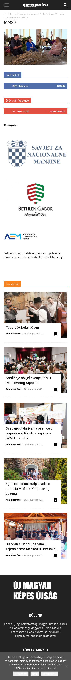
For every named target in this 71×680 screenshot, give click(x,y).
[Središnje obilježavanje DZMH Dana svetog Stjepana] (35, 370)
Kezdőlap (8, 14)
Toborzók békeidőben (22, 327)
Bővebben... (49, 673)
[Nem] (66, 666)
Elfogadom (21, 673)
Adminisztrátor (13, 333)
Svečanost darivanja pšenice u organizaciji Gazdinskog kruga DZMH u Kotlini (29, 433)
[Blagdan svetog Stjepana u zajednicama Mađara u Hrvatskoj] (35, 536)
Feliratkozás (57, 111)
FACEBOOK (12, 75)
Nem (34, 673)
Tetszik (61, 85)
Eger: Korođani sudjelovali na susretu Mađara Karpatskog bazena (28, 489)
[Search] (65, 5)
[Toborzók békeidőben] (35, 315)
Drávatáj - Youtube (17, 100)
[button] (6, 5)
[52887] (35, 63)
